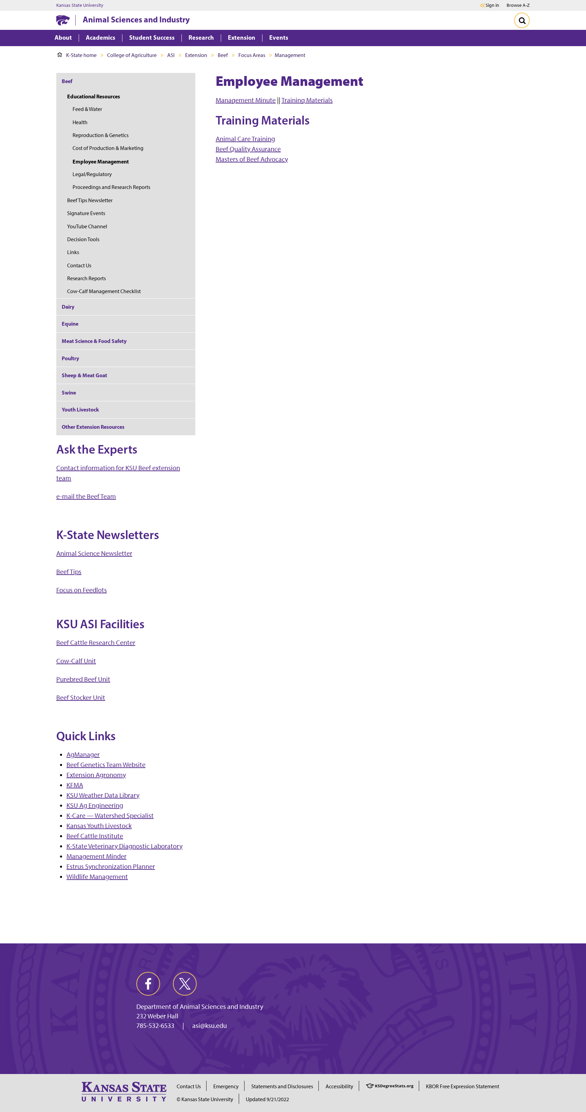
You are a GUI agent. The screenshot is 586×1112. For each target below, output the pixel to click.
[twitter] (185, 984)
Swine (69, 392)
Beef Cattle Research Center (95, 642)
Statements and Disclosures (282, 1086)
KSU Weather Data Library (102, 795)
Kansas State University (79, 5)
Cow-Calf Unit (76, 661)
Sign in (492, 5)
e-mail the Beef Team (86, 496)
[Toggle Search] (522, 20)
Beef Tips (68, 572)
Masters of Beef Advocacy (252, 159)
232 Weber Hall (157, 1016)
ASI (171, 55)
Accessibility (339, 1086)
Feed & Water (87, 109)
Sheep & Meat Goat (84, 375)
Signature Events (86, 213)
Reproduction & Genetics (101, 135)
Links (73, 252)
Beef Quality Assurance (248, 149)
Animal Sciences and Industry (136, 19)
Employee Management (101, 161)
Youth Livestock (80, 409)
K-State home (81, 55)
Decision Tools (83, 239)
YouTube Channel (87, 226)
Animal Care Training (245, 139)
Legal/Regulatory (92, 174)
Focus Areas (251, 55)
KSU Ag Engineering (94, 805)
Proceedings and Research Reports (111, 187)
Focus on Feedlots (81, 590)
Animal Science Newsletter (94, 553)
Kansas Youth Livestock (99, 826)
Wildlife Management (97, 877)
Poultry (70, 358)
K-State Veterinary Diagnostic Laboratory (124, 846)
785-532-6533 (155, 1025)
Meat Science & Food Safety (94, 341)
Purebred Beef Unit (83, 679)
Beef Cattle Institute (94, 836)
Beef (223, 55)
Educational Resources (93, 96)
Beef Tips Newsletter (90, 200)
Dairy (68, 306)
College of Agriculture (132, 55)
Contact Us (79, 265)
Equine (70, 323)
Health (80, 122)
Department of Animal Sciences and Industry (199, 1006)
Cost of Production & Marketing (108, 148)
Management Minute (246, 100)
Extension (196, 55)
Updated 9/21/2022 (267, 1099)
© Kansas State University (205, 1099)
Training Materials (307, 100)
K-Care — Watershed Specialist (110, 815)
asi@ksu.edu (209, 1025)
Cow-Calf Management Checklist (104, 291)
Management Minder (96, 856)
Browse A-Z (518, 5)
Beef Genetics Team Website (105, 765)
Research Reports (86, 278)
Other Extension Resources (93, 426)
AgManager (83, 754)
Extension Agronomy (96, 775)
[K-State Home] (63, 20)
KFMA (74, 785)
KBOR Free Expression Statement (462, 1086)
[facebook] (148, 984)
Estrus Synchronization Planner (110, 866)
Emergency (226, 1086)
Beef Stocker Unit (80, 697)
